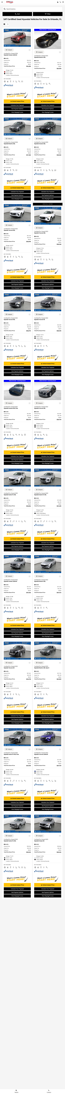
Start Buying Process (17, 112)
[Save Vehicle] (29, 50)
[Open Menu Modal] (2, 2)
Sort (18, 14)
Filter (49, 14)
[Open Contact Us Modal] (61, 2)
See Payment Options (17, 108)
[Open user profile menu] (58, 2)
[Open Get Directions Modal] (63, 2)
